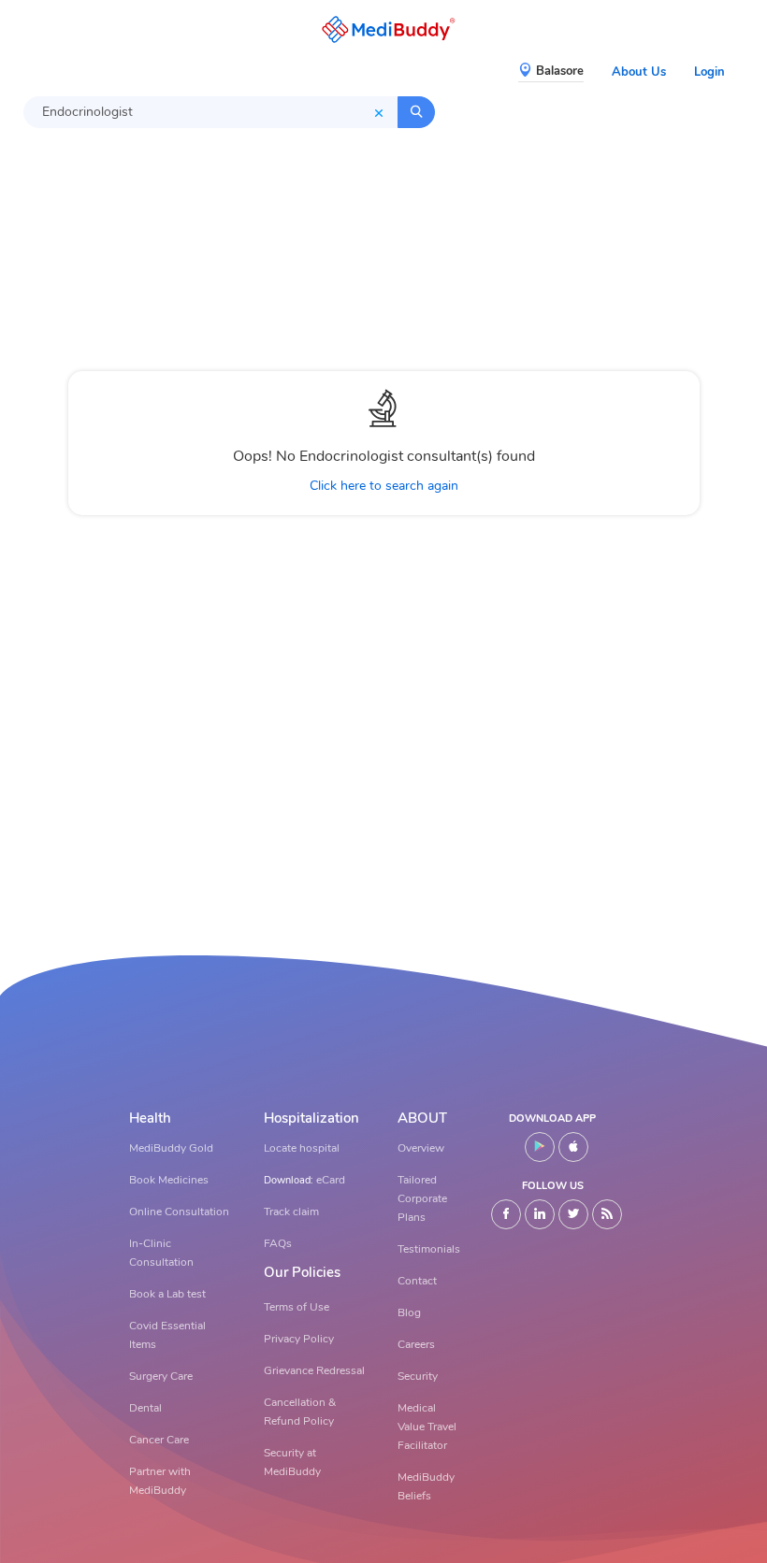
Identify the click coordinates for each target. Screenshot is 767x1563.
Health (150, 1118)
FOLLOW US (553, 1186)
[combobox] (210, 112)
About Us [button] (639, 72)
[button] (383, 29)
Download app (552, 1118)
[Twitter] (573, 1214)
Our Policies (302, 1273)
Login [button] (709, 72)
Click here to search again (384, 486)
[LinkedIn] (540, 1214)
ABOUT (422, 1118)
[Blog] (607, 1214)
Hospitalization (311, 1118)
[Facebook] (506, 1214)
